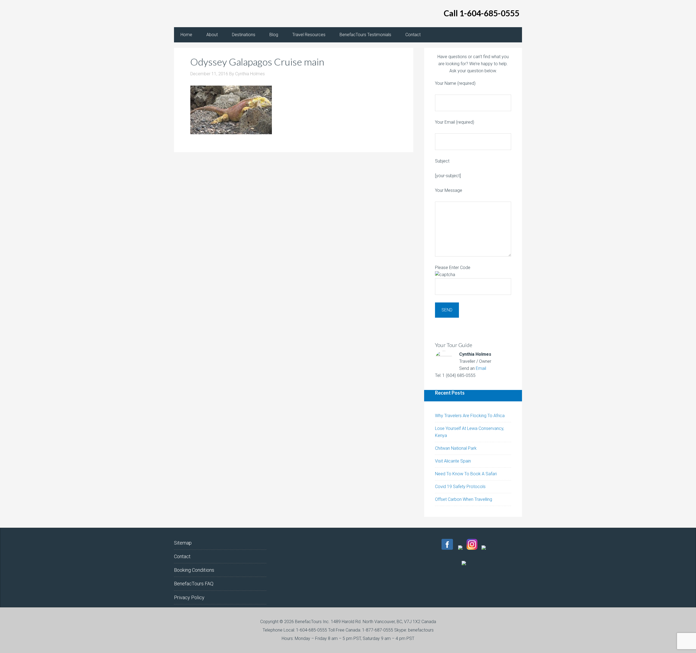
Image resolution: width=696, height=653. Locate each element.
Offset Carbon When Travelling (463, 499)
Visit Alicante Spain (453, 461)
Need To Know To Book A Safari (466, 473)
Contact (182, 556)
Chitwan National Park (456, 448)
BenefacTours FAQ (193, 583)
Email (481, 368)
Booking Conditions (194, 570)
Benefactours (217, 13)
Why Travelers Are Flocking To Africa (470, 415)
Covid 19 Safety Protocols (460, 486)
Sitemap (183, 543)
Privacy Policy (189, 597)
